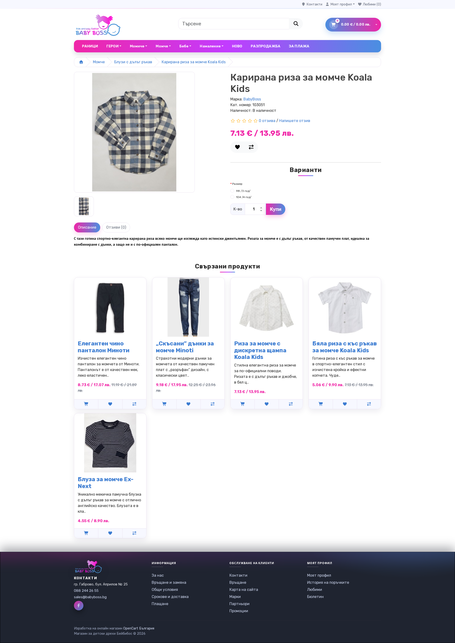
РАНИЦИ (90, 46)
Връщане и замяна (169, 582)
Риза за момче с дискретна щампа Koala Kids (260, 350)
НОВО (237, 46)
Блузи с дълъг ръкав (133, 62)
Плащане (160, 604)
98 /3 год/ (243, 191)
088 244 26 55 (86, 591)
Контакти (238, 575)
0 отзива (267, 120)
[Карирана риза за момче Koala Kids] (134, 133)
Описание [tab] (87, 227)
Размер (237, 184)
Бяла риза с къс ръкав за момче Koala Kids (344, 347)
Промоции (238, 611)
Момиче (137, 46)
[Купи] (86, 404)
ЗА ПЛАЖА (299, 46)
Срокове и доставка (170, 596)
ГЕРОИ (112, 46)
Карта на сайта (243, 589)
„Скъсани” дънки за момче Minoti (185, 347)
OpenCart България (138, 628)
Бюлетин (315, 596)
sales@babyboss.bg (90, 597)
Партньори (239, 604)
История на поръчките (328, 582)
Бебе (184, 46)
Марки (235, 596)
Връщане (237, 582)
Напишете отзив (294, 120)
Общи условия (165, 589)
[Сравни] (251, 147)
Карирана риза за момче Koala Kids (194, 62)
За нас (158, 575)
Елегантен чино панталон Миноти (103, 347)
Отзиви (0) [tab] (116, 227)
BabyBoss (252, 99)
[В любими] (237, 147)
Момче (162, 46)
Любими (314, 589)
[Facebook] (78, 605)
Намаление (210, 46)
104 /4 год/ (243, 197)
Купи (275, 209)
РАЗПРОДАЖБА (265, 46)
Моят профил (319, 575)
